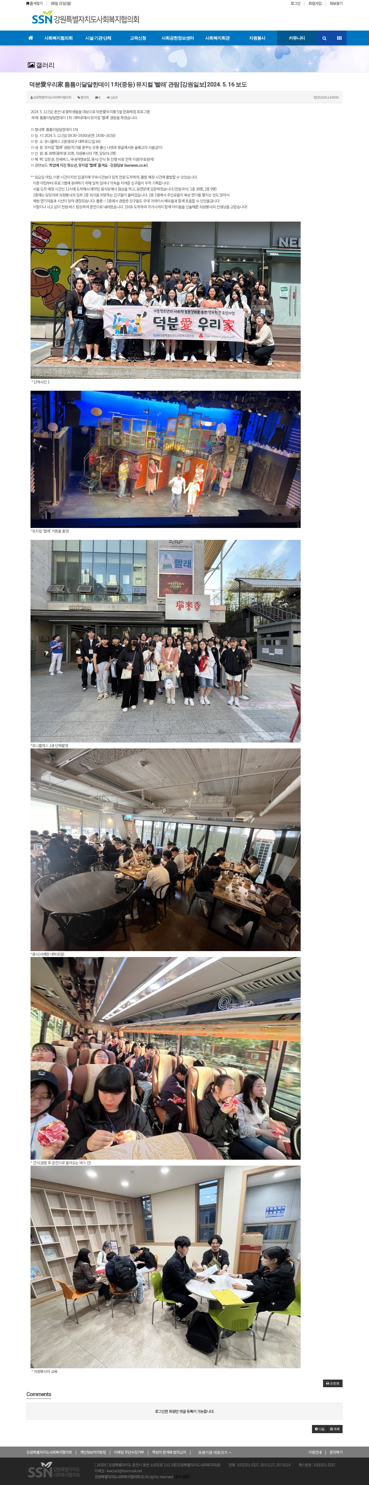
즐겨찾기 (36, 3)
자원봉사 (257, 38)
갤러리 (45, 65)
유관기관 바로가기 (212, 1452)
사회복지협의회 (58, 38)
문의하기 (336, 1452)
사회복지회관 (217, 38)
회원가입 (314, 3)
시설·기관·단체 (98, 38)
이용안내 (314, 1452)
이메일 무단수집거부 (129, 1452)
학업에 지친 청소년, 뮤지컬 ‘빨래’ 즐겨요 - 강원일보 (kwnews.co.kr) (98, 165)
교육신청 (138, 38)
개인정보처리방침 (93, 1452)
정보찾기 (336, 3)
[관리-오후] (182, 1476)
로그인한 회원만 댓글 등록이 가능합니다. (184, 1411)
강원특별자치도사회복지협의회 (49, 1452)
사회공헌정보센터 (178, 38)
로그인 (295, 3)
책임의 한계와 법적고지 (169, 1452)
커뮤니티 (297, 38)
